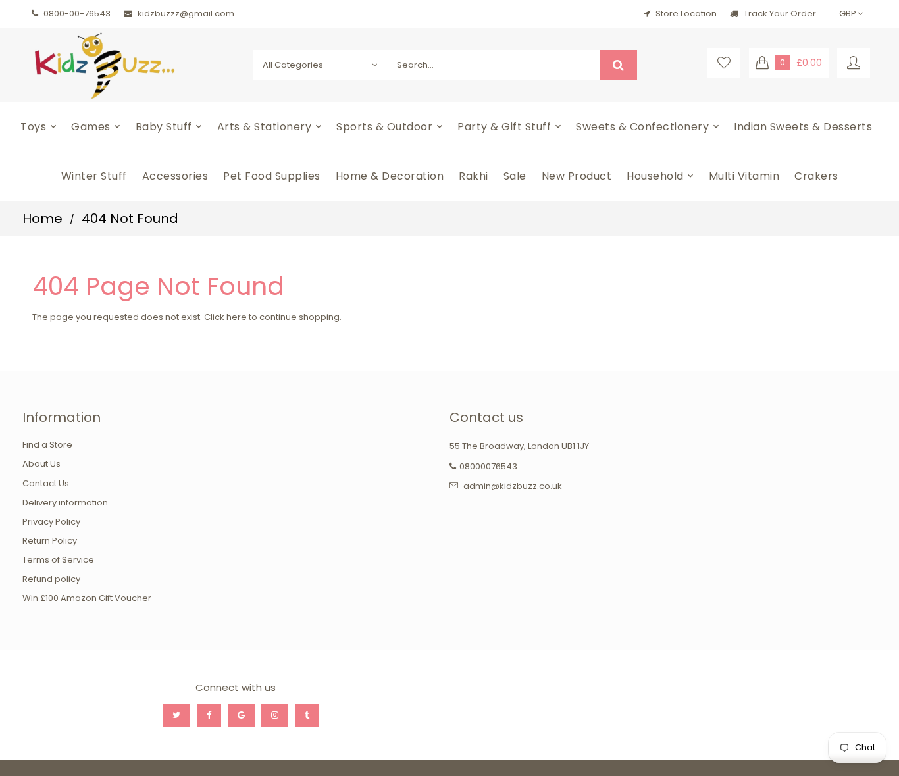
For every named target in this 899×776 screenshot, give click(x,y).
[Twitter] (176, 715)
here (236, 317)
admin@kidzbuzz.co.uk (512, 486)
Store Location (686, 13)
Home (42, 218)
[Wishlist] (723, 63)
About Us (41, 463)
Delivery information (65, 502)
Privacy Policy (51, 521)
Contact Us (45, 483)
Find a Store (47, 444)
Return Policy (49, 540)
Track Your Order (779, 13)
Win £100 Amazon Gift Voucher (86, 598)
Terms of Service (58, 560)
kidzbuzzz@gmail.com (186, 13)
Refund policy (51, 579)
